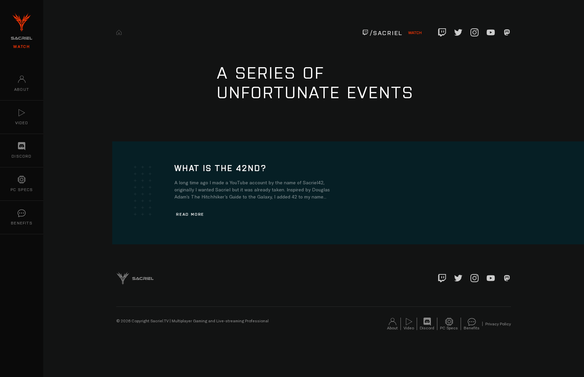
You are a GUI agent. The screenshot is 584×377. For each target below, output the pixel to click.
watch (21, 46)
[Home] (119, 32)
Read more (190, 214)
